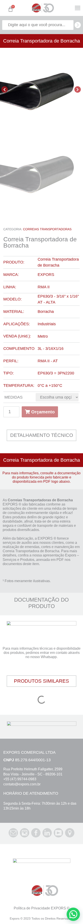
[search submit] (78, 25)
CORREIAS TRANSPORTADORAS (47, 229)
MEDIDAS (13, 397)
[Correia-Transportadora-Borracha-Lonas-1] (41, 89)
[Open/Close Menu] (77, 8)
